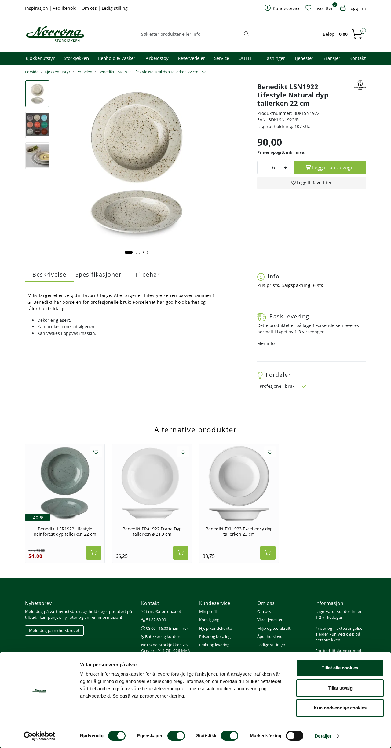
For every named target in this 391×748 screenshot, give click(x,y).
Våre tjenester (270, 619)
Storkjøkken (76, 58)
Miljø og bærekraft (274, 628)
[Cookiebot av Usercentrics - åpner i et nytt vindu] (39, 736)
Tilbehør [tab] (147, 274)
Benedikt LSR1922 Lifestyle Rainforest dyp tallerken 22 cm (65, 531)
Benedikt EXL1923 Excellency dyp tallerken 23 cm (239, 531)
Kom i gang (209, 619)
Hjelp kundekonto (215, 628)
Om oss (90, 8)
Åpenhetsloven (271, 636)
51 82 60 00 (155, 619)
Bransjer (331, 58)
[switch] (176, 736)
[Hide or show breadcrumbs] (203, 72)
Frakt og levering (214, 644)
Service (221, 58)
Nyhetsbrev (38, 603)
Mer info (266, 343)
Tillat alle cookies (340, 667)
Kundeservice (214, 603)
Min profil (208, 611)
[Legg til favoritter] (96, 451)
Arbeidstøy (157, 58)
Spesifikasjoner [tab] (98, 274)
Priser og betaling (215, 636)
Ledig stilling (115, 8)
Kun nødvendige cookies (340, 707)
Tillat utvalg (340, 688)
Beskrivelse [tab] (49, 274)
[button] (129, 252)
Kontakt (357, 58)
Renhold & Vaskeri (117, 58)
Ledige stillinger (271, 644)
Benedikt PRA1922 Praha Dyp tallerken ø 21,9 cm (152, 531)
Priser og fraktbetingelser (339, 628)
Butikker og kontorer (163, 636)
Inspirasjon (37, 8)
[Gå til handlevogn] (357, 36)
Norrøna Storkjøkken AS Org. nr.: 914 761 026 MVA (165, 647)
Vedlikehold (65, 8)
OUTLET (246, 58)
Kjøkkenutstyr (40, 58)
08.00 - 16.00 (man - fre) (166, 628)
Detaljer (323, 736)
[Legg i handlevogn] (93, 553)
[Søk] (246, 34)
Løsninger (274, 58)
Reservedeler (191, 58)
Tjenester (303, 58)
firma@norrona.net (163, 611)
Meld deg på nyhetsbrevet (54, 630)
